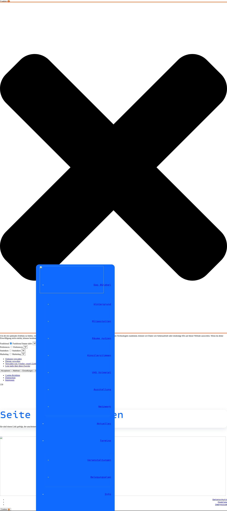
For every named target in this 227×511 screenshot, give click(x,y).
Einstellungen (27, 371)
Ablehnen (16, 371)
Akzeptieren (5, 371)
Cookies (222, 502)
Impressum (9, 380)
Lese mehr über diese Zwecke (17, 366)
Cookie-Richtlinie (12, 375)
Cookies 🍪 (5, 509)
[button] (113, 167)
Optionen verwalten (13, 359)
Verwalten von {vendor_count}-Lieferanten (23, 364)
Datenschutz (10, 378)
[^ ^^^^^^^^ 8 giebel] (72, 292)
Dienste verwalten (12, 361)
